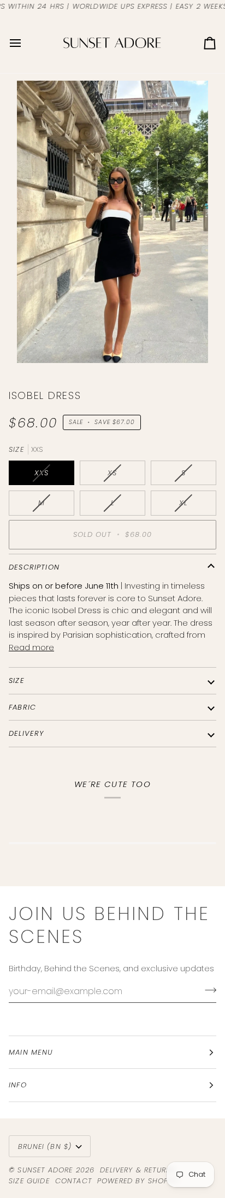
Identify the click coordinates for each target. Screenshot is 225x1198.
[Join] (207, 990)
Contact (73, 1181)
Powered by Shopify (138, 1181)
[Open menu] (25, 43)
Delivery (26, 733)
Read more (31, 647)
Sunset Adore (45, 1170)
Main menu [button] (31, 1052)
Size (17, 680)
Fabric (22, 707)
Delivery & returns (138, 1170)
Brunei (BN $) (45, 1146)
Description (34, 567)
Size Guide (29, 1181)
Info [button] (18, 1085)
